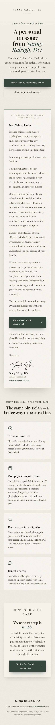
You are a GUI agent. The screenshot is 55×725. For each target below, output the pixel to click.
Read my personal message (28, 92)
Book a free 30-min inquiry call (27, 83)
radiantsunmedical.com (19, 381)
